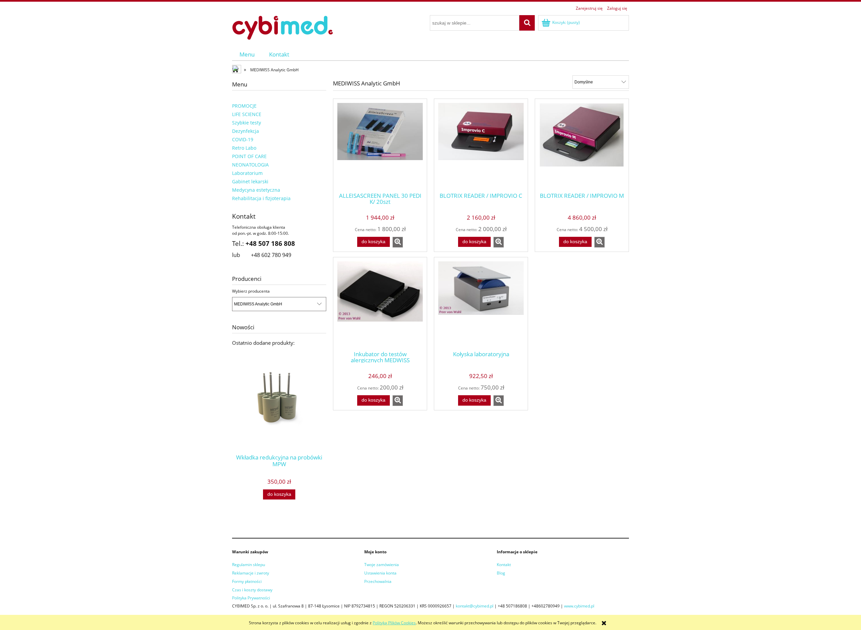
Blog (501, 573)
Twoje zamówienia (381, 564)
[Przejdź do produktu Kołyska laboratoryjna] (481, 303)
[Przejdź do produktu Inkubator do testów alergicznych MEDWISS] (380, 303)
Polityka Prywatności (251, 598)
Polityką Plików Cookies (394, 623)
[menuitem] (247, 54)
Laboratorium (247, 173)
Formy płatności (247, 581)
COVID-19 (242, 139)
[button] (397, 242)
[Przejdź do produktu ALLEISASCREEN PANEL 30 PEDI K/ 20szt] (380, 145)
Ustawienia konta (380, 573)
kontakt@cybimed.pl (474, 606)
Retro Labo (244, 148)
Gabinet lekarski (250, 181)
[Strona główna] (282, 26)
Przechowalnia (377, 581)
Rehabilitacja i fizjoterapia (261, 198)
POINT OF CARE (249, 156)
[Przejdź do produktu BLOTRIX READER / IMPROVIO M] (582, 145)
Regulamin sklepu (248, 564)
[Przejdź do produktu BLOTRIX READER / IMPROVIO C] (481, 145)
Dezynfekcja (245, 131)
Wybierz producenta (251, 291)
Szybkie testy (246, 122)
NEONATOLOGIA (250, 164)
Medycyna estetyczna (256, 190)
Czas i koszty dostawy (252, 590)
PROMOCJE (244, 106)
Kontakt (504, 564)
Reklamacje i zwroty (250, 573)
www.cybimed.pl (579, 606)
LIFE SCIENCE (246, 114)
